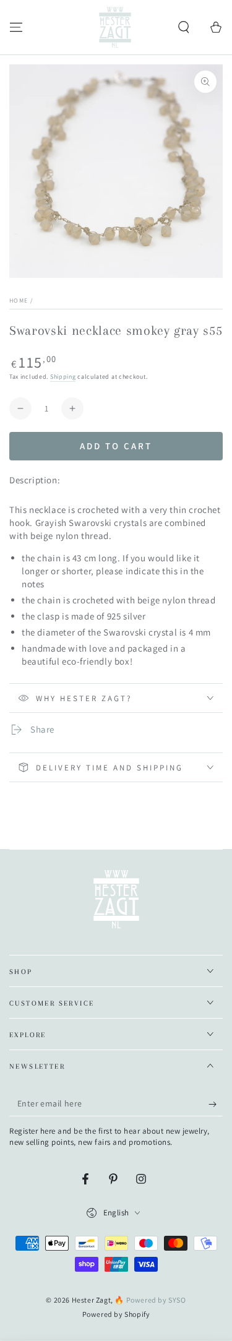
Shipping (63, 377)
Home (18, 300)
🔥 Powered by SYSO (150, 1299)
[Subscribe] (215, 1104)
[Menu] (16, 27)
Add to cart (116, 446)
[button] (184, 27)
